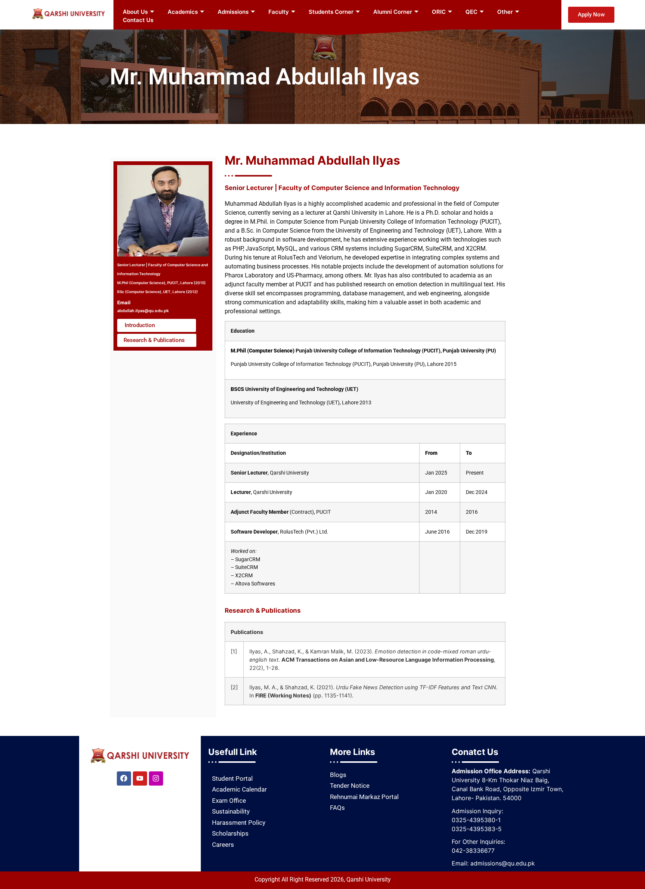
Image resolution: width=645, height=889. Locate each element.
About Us (135, 11)
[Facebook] (124, 778)
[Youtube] (140, 778)
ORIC (439, 11)
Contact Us (138, 20)
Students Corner (331, 11)
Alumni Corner (392, 11)
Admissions (233, 11)
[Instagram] (156, 778)
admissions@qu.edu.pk (502, 863)
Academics (183, 11)
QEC (471, 11)
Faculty (278, 11)
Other (505, 11)
